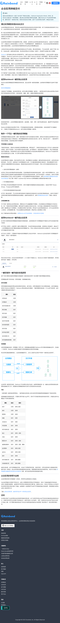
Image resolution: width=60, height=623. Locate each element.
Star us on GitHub (9, 525)
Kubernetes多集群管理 (7, 551)
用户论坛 (3, 594)
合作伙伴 (3, 584)
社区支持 (3, 589)
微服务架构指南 (5, 538)
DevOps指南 (4, 535)
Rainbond (3, 54)
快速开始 (55, 3)
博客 (2, 571)
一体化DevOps (5, 548)
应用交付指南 (4, 540)
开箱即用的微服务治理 (7, 553)
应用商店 (3, 582)
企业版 (3, 602)
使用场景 (3, 566)
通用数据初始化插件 (43, 195)
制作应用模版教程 (6, 88)
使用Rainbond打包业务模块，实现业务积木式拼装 (31, 213)
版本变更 (3, 591)
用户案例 (3, 569)
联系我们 (3, 605)
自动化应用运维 (5, 558)
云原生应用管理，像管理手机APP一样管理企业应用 (17, 491)
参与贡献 (3, 587)
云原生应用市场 (5, 556)
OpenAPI (3, 573)
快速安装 (3, 533)
